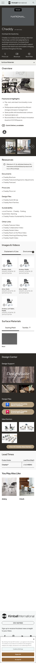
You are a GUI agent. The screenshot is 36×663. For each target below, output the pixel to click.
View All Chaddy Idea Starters (20, 447)
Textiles (25, 328)
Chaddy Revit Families (10, 202)
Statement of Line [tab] (11, 251)
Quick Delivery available (15, 125)
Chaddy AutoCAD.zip (10, 200)
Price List (5, 56)
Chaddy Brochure (9, 177)
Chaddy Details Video (10, 230)
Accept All (18, 659)
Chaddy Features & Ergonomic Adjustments (18, 180)
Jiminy (4, 499)
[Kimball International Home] (17, 2)
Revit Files (29, 56)
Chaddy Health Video (10, 238)
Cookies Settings (18, 649)
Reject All (18, 654)
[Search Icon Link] (33, 2)
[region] (18, 650)
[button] (9, 262)
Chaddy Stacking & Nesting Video (14, 235)
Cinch (21, 499)
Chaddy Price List (9, 191)
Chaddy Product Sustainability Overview (16, 216)
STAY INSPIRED (18, 623)
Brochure (17, 56)
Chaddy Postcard (9, 182)
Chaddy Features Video (11, 225)
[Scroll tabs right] (33, 252)
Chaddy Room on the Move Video (14, 233)
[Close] (34, 639)
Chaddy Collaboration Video (12, 228)
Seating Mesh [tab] (10, 328)
